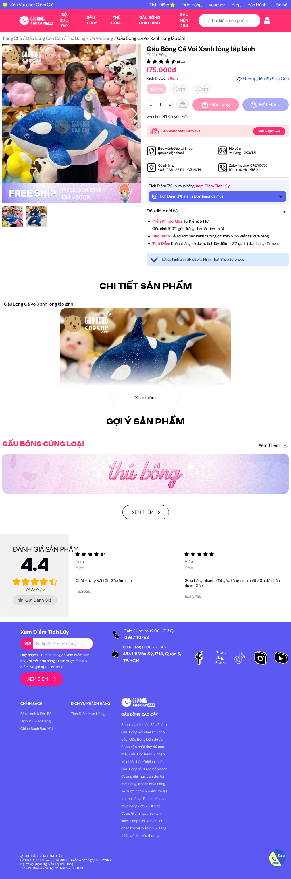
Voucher (217, 4)
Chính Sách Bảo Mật (36, 728)
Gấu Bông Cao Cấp (44, 38)
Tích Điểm (159, 4)
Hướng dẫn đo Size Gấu (265, 78)
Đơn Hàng (192, 4)
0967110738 (259, 165)
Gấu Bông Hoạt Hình (149, 20)
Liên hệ (280, 4)
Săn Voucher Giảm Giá (31, 4)
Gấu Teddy (91, 20)
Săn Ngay (266, 131)
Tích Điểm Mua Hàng (88, 713)
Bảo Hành (257, 4)
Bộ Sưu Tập (64, 20)
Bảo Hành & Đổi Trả (35, 713)
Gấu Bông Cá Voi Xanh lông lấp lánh (201, 48)
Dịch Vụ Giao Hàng (35, 721)
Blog (236, 4)
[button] (134, 114)
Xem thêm (269, 445)
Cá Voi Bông (101, 38)
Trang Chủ (12, 38)
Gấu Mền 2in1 (184, 20)
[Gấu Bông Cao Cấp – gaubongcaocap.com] (36, 20)
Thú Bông (116, 20)
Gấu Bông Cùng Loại (43, 444)
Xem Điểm (37, 679)
